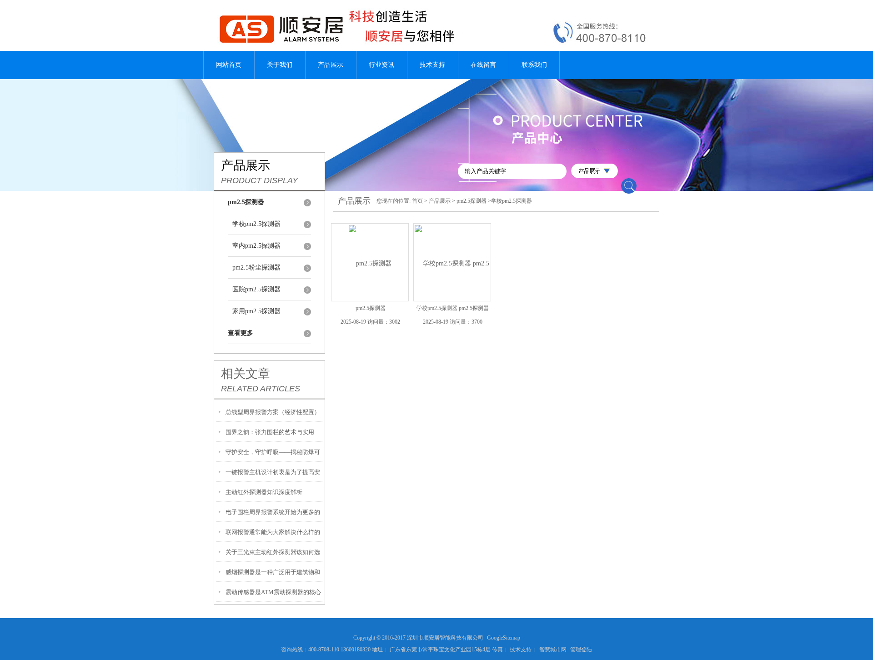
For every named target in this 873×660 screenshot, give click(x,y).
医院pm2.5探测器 (256, 289)
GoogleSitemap (503, 638)
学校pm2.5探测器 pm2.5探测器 (452, 308)
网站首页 (228, 64)
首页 (417, 201)
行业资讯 (381, 64)
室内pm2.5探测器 (256, 245)
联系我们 (534, 64)
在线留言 (483, 64)
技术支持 (432, 64)
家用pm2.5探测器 (256, 311)
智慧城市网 (553, 649)
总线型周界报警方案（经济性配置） (273, 412)
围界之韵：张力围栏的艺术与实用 (270, 432)
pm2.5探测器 (472, 201)
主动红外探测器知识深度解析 (264, 492)
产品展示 (330, 64)
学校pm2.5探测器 (256, 223)
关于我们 (279, 64)
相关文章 (245, 373)
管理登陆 (581, 649)
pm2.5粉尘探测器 (256, 267)
